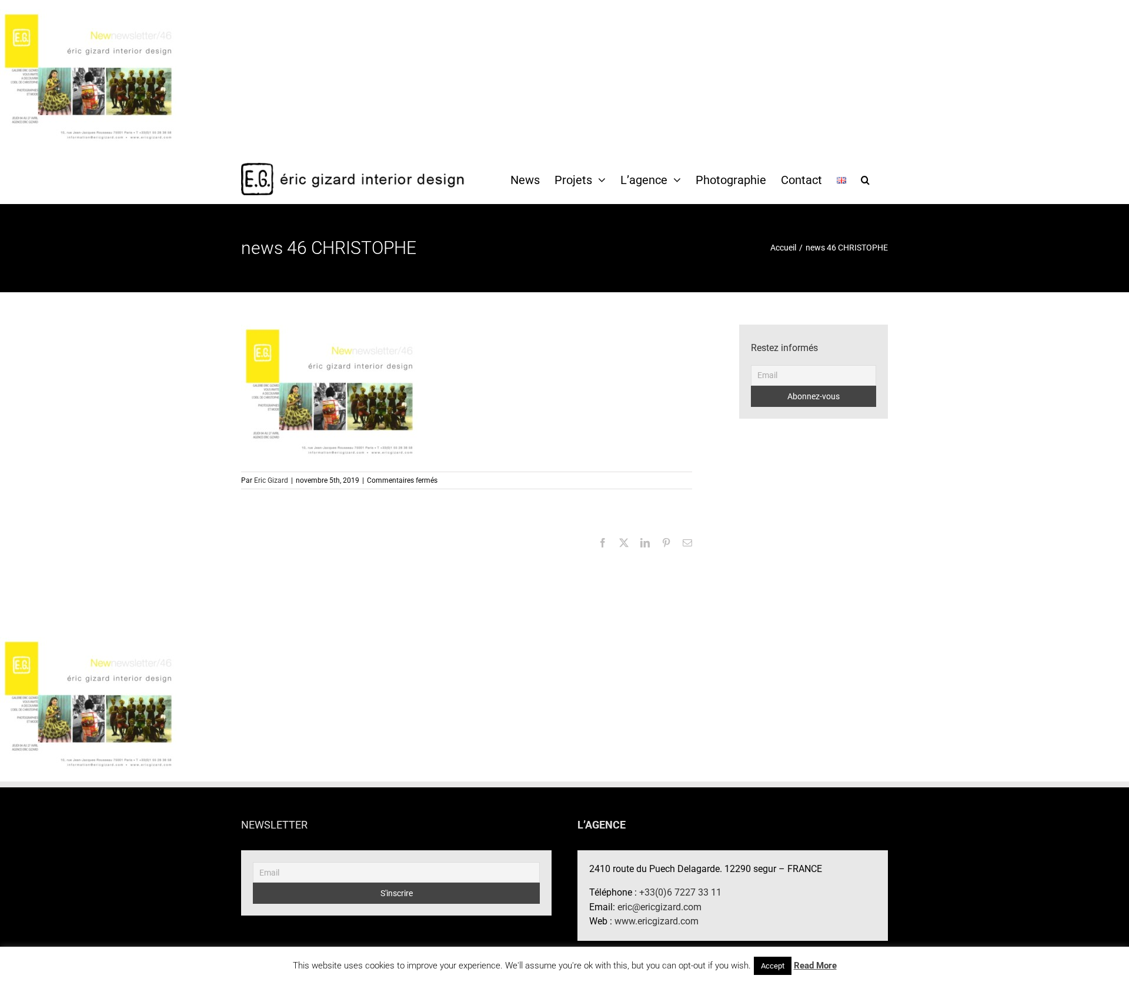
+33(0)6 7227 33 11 (680, 892)
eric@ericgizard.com (659, 907)
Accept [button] (772, 965)
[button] (865, 179)
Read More (815, 965)
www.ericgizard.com (656, 921)
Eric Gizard (271, 480)
